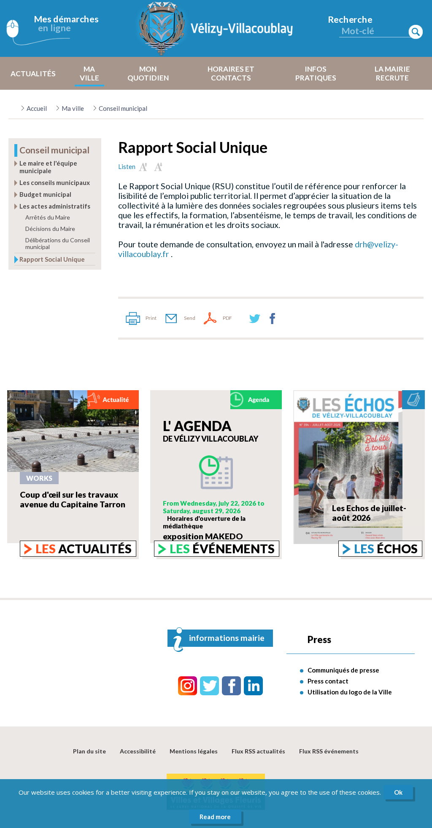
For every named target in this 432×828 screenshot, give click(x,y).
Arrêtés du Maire (47, 217)
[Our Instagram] (187, 685)
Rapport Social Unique (52, 259)
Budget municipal (45, 194)
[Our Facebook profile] (231, 685)
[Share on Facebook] (272, 318)
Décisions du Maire (50, 228)
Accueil (37, 108)
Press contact (328, 681)
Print (151, 318)
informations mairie (227, 638)
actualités (83, 548)
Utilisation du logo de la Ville (350, 692)
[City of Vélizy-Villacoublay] (216, 28)
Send (189, 318)
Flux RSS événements (329, 751)
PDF (227, 318)
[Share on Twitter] (255, 318)
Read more (215, 816)
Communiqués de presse (343, 670)
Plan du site (89, 751)
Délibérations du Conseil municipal (57, 243)
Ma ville (73, 108)
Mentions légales (194, 751)
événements (222, 548)
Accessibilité (138, 751)
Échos (386, 548)
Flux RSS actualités (258, 751)
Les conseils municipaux (54, 182)
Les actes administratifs (54, 206)
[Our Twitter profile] (209, 685)
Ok (398, 792)
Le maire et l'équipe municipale (48, 166)
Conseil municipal (123, 108)
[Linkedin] (253, 685)
